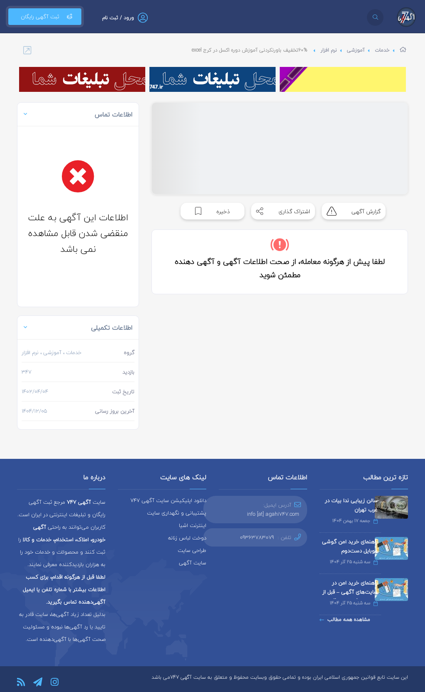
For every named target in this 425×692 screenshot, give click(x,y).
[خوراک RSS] (21, 682)
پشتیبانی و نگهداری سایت (176, 512)
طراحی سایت (192, 550)
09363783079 (257, 537)
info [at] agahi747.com (273, 514)
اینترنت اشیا (192, 525)
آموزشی (356, 50)
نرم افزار (328, 50)
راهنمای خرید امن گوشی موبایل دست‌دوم (350, 546)
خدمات (382, 50)
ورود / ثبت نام (118, 17)
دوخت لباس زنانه (187, 537)
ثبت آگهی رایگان (40, 16)
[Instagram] (55, 682)
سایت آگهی (192, 562)
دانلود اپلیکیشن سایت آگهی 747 (168, 500)
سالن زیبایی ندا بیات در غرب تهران (351, 505)
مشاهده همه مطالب (348, 619)
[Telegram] (37, 682)
